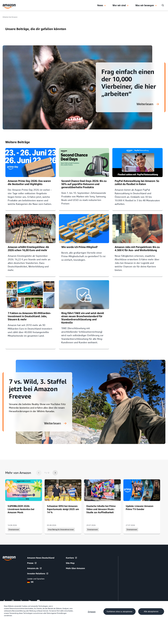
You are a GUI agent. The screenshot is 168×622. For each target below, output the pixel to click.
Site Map (70, 563)
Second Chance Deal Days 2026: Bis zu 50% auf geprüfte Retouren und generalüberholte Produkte (84, 184)
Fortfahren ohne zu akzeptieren (119, 611)
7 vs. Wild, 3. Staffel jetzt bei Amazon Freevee (38, 389)
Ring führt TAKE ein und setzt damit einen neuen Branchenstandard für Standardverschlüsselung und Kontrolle (82, 318)
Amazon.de (33, 568)
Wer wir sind (119, 5)
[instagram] (14, 601)
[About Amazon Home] (9, 558)
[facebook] (6, 601)
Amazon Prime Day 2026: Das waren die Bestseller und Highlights (29, 182)
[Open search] (162, 5)
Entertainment (14, 529)
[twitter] (23, 601)
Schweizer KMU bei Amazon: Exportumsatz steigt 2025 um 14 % (63, 509)
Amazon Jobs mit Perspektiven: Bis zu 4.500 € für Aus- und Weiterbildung (137, 248)
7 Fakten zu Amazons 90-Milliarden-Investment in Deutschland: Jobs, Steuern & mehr (29, 316)
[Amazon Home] (9, 6)
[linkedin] (31, 601)
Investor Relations (36, 573)
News (100, 5)
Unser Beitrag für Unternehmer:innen (61, 529)
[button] (105, 5)
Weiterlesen (144, 104)
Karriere (70, 557)
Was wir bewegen (144, 5)
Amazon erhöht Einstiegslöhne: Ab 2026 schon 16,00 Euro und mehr (28, 248)
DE (32, 582)
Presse (30, 563)
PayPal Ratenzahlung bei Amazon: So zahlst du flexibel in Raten (137, 182)
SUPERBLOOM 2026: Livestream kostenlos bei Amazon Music (21, 509)
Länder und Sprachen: (36, 579)
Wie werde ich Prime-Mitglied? (79, 246)
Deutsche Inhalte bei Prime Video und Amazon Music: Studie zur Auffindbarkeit (101, 509)
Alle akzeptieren (151, 611)
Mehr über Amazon (75, 568)
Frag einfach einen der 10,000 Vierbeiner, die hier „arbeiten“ (128, 82)
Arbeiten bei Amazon (10, 17)
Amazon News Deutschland (40, 557)
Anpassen (92, 611)
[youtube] (40, 601)
